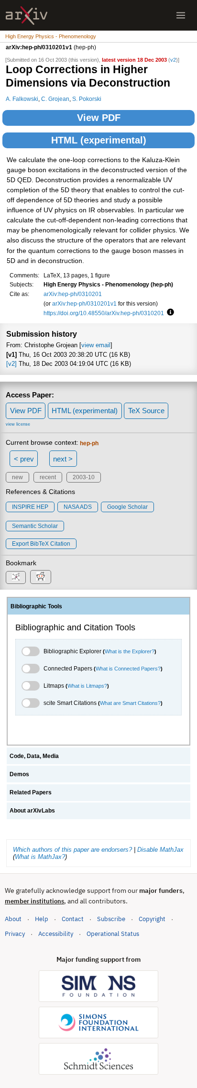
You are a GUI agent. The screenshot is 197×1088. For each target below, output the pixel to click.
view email (95, 345)
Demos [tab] (19, 774)
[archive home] (26, 15)
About (13, 919)
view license (18, 424)
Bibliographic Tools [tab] (36, 606)
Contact (73, 919)
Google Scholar (127, 507)
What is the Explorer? (129, 651)
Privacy (15, 934)
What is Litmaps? (87, 686)
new (17, 477)
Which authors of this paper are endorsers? (72, 849)
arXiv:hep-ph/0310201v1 (84, 303)
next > (63, 459)
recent (48, 477)
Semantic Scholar (35, 526)
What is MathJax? (40, 856)
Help (41, 919)
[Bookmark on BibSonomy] (16, 577)
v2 (173, 60)
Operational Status (113, 933)
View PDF (98, 117)
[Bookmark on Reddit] (40, 577)
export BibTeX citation (41, 543)
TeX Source (146, 411)
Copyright (152, 919)
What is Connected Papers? (128, 668)
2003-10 (84, 477)
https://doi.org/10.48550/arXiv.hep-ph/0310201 (104, 313)
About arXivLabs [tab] (32, 810)
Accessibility (55, 934)
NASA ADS (78, 507)
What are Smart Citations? (130, 703)
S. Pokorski (86, 99)
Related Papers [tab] (31, 792)
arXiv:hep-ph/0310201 (73, 294)
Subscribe (111, 919)
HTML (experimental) (98, 140)
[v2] (11, 363)
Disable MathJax (160, 849)
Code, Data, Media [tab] (34, 756)
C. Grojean (55, 99)
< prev (24, 459)
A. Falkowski (22, 99)
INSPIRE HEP (30, 507)
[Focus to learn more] (169, 312)
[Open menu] (180, 15)
